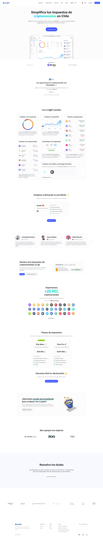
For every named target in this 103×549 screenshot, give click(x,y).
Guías (50, 526)
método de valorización (71, 157)
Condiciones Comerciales (63, 531)
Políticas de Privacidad (62, 528)
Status (41, 526)
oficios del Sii (55, 155)
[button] (84, 3)
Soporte (50, 528)
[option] (75, 121)
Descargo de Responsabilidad (63, 529)
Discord (41, 528)
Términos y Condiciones (62, 526)
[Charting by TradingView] (43, 126)
